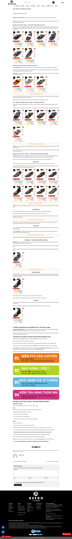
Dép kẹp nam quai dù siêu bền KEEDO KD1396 (42, 88)
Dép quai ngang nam (29, 441)
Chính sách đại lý (11, 507)
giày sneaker (18, 231)
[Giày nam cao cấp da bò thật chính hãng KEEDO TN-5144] (30, 53)
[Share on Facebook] (32, 447)
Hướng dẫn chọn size (21, 514)
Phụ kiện (28, 511)
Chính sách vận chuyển (22, 512)
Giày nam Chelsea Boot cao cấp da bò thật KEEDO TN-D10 (18, 198)
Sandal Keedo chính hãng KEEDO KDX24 (18, 264)
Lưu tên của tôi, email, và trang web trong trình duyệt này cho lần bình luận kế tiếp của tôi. (30, 482)
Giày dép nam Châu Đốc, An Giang (20, 461)
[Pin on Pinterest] (38, 447)
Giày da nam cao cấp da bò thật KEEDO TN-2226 (30, 198)
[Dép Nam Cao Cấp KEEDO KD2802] (18, 53)
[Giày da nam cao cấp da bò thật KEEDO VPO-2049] (30, 174)
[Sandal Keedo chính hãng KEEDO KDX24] (18, 257)
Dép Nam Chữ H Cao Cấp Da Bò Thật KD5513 (54, 122)
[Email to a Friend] (36, 447)
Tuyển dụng (10, 508)
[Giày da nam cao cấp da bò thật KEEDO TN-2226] (30, 191)
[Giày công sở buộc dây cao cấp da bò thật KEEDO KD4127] (18, 174)
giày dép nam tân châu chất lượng (47, 450)
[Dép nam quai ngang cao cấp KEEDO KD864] (30, 36)
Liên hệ (10, 510)
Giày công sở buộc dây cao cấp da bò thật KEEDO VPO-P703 (54, 181)
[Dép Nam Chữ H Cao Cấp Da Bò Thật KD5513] (53, 115)
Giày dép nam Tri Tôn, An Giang (52, 461)
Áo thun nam (38, 506)
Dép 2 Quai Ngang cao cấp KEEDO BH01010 (30, 122)
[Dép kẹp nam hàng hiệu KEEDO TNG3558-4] (18, 81)
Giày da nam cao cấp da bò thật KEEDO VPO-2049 (30, 181)
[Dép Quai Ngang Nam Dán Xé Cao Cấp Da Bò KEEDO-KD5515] (41, 115)
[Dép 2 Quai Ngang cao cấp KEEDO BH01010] (30, 115)
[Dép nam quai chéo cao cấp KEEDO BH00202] (41, 36)
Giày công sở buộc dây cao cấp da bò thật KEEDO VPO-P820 (42, 181)
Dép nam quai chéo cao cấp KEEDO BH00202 (41, 43)
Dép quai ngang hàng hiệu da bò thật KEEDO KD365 (18, 122)
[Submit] (53, 2)
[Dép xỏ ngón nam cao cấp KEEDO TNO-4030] (53, 36)
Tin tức (21, 450)
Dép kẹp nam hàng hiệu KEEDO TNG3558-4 (18, 88)
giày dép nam (41, 439)
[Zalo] (3, 532)
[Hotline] (3, 536)
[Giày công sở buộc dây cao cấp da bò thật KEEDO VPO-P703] (53, 174)
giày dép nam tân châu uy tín (19, 451)
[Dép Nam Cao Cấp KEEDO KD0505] (18, 131)
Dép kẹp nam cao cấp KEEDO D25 (30, 88)
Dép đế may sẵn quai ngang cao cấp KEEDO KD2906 (18, 43)
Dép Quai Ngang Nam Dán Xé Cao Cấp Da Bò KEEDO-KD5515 (42, 122)
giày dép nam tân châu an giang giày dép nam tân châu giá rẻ (34, 450)
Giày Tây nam (15, 163)
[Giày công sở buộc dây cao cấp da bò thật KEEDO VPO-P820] (41, 174)
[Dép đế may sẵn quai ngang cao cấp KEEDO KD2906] (18, 36)
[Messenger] (3, 527)
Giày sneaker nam (30, 510)
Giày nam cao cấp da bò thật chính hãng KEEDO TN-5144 (30, 60)
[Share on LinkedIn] (39, 447)
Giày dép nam (15, 17)
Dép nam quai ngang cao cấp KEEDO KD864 (30, 43)
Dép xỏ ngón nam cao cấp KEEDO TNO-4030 (54, 43)
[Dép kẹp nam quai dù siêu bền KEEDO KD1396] (41, 81)
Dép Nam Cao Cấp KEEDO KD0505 (18, 139)
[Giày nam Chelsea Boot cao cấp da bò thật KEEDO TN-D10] (18, 191)
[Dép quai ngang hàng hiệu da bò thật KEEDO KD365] (18, 115)
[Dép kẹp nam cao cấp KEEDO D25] (30, 81)
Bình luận (16, 469)
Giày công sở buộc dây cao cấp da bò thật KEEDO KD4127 (18, 181)
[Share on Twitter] (34, 447)
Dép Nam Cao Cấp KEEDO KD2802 (18, 60)
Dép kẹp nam (15, 73)
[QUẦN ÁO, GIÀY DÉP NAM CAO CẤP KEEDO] (15, 2)
